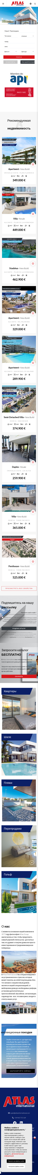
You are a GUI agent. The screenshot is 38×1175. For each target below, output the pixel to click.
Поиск (19, 57)
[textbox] (20, 31)
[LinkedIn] (22, 1124)
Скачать (19, 676)
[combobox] (19, 31)
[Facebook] (16, 1124)
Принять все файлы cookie (16, 1161)
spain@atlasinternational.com (20, 1113)
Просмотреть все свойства (19, 588)
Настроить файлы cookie (16, 1166)
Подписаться (18, 628)
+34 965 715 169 (20, 1118)
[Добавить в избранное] (33, 164)
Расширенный (28, 62)
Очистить (10, 62)
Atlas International (17, 3)
